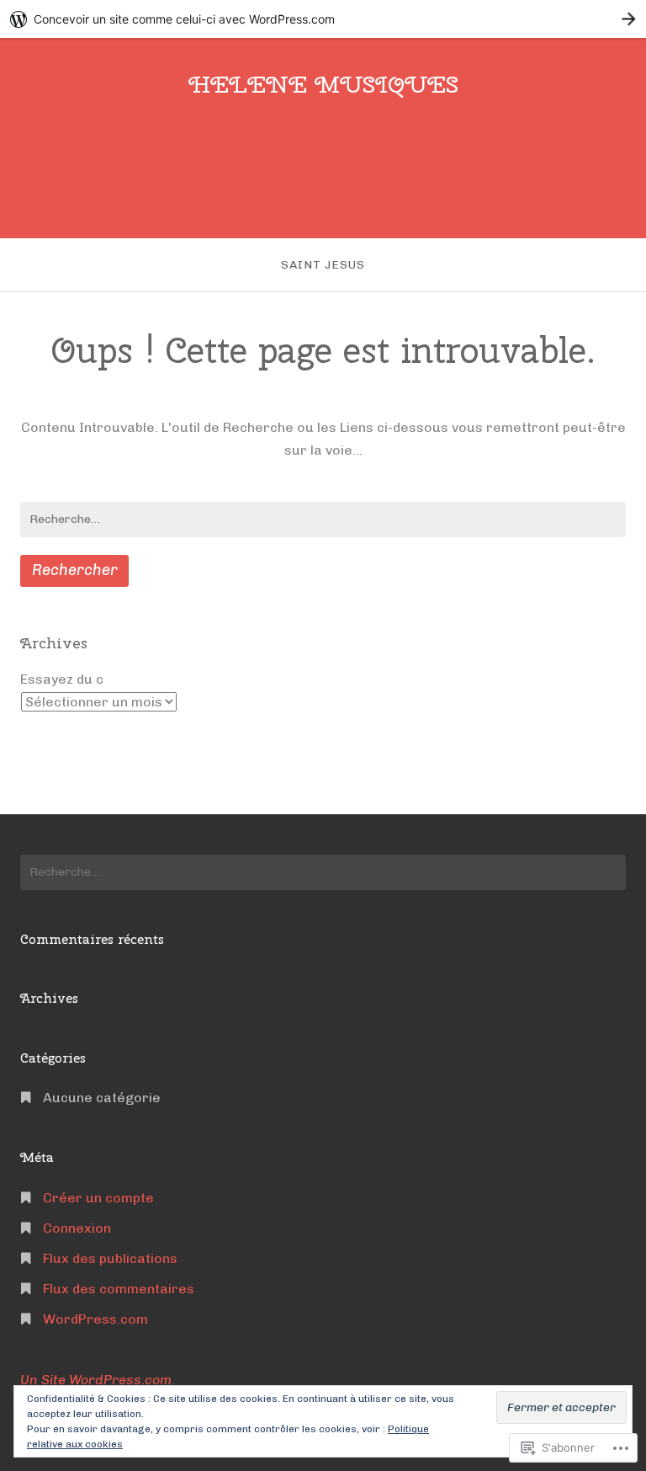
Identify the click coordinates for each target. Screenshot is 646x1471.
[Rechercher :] (323, 519)
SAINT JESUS (323, 265)
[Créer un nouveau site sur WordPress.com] (323, 19)
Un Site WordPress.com (96, 1380)
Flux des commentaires (118, 1289)
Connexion (77, 1228)
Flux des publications (110, 1258)
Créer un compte (98, 1198)
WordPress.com (95, 1319)
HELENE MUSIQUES (323, 83)
